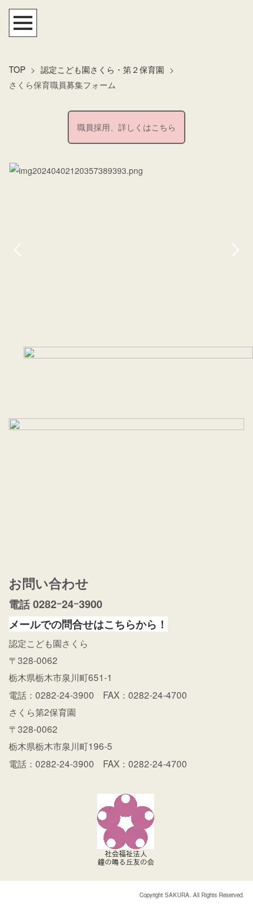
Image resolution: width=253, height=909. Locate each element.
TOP (17, 69)
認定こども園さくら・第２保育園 (102, 69)
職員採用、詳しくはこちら (126, 127)
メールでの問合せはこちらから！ (88, 624)
